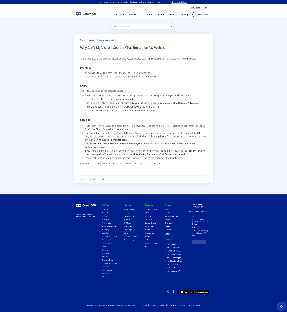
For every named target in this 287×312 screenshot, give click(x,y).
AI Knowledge (107, 223)
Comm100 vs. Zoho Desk (173, 261)
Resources (173, 14)
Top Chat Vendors (151, 243)
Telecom (126, 233)
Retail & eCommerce (131, 236)
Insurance (127, 219)
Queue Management (109, 243)
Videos (147, 236)
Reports (148, 216)
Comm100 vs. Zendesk (172, 244)
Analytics (105, 257)
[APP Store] (187, 291)
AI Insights (105, 219)
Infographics (149, 233)
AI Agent (105, 213)
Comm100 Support (87, 40)
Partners (160, 14)
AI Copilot (105, 216)
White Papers (149, 226)
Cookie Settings (175, 305)
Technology (128, 230)
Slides (147, 240)
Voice (104, 246)
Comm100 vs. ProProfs (172, 271)
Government (128, 226)
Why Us (167, 209)
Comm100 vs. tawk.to (172, 268)
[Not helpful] (103, 179)
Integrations (106, 253)
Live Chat (105, 209)
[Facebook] (173, 291)
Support (167, 233)
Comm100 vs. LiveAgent (173, 258)
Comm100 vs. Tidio (171, 264)
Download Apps (107, 270)
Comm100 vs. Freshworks (173, 254)
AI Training (105, 230)
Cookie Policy (164, 305)
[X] (167, 291)
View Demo (195, 7)
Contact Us (168, 230)
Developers (106, 267)
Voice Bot (105, 233)
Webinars (148, 219)
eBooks (147, 230)
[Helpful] (93, 179)
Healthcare (127, 223)
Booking (105, 250)
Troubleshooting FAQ (105, 40)
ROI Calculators (150, 213)
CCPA (183, 305)
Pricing (184, 14)
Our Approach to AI (171, 216)
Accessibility (195, 305)
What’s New (106, 277)
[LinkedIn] (162, 291)
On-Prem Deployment (109, 263)
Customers (146, 14)
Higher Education (130, 209)
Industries (133, 14)
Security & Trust (107, 260)
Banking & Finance (130, 216)
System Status (107, 273)
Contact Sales (202, 14)
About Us (168, 213)
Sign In (206, 7)
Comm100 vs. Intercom (172, 247)
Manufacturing (129, 240)
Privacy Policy (153, 305)
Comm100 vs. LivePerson (173, 251)
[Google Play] (202, 291)
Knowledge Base (108, 240)
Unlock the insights (179, 2)
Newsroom (168, 223)
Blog (146, 246)
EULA (188, 305)
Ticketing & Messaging (109, 236)
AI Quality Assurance (109, 226)
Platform (120, 14)
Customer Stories (151, 209)
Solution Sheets (150, 223)
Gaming (126, 213)
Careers (167, 226)
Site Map (145, 305)
